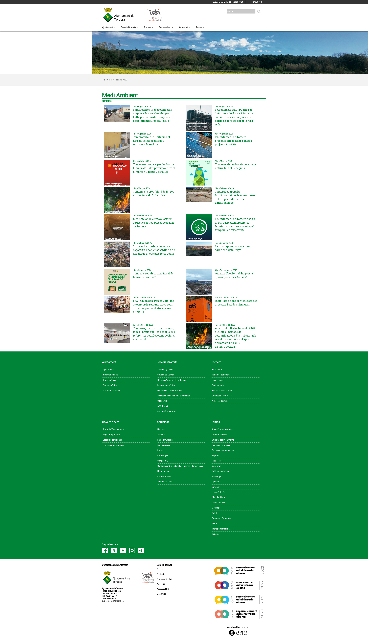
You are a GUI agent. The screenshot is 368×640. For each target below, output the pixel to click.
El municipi (217, 369)
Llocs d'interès (218, 492)
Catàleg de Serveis (165, 375)
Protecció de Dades (111, 390)
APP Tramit (162, 406)
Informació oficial (110, 375)
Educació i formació (221, 445)
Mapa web (161, 594)
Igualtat (215, 482)
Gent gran (216, 466)
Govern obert (165, 27)
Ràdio (160, 450)
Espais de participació (112, 440)
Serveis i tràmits (128, 27)
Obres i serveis (218, 502)
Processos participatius (113, 445)
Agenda (161, 435)
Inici (103, 80)
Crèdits (160, 569)
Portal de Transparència (113, 429)
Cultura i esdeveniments (223, 440)
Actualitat (183, 27)
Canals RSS (162, 461)
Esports (215, 455)
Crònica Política (164, 476)
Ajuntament (107, 27)
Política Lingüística (220, 471)
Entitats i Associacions (222, 390)
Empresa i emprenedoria (223, 450)
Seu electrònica (110, 385)
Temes (199, 27)
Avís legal (161, 584)
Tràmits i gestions (165, 369)
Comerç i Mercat (219, 435)
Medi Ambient (218, 497)
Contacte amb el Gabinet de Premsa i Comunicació (180, 466)
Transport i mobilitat (221, 529)
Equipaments (218, 385)
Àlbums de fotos (164, 482)
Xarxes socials (163, 445)
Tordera (147, 27)
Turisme (216, 534)
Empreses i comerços (222, 396)
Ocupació (216, 508)
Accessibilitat (163, 589)
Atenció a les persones (222, 429)
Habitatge (216, 476)
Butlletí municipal (165, 440)
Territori (215, 523)
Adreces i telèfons (220, 401)
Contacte (161, 574)
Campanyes (162, 455)
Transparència (109, 380)
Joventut (216, 487)
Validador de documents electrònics (173, 396)
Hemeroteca (163, 471)
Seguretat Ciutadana (221, 518)
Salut (214, 513)
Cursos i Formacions (166, 411)
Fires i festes (218, 380)
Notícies (161, 429)
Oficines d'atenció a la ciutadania (172, 380)
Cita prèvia (162, 401)
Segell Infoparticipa (111, 435)
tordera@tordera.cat (115, 601)
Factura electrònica (166, 385)
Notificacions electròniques (169, 390)
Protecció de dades (165, 579)
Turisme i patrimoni (221, 375)
